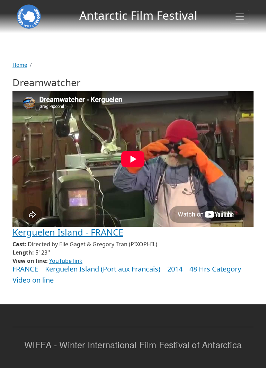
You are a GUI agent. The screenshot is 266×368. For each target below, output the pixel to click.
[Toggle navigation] (239, 17)
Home (19, 64)
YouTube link (65, 261)
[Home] (29, 16)
